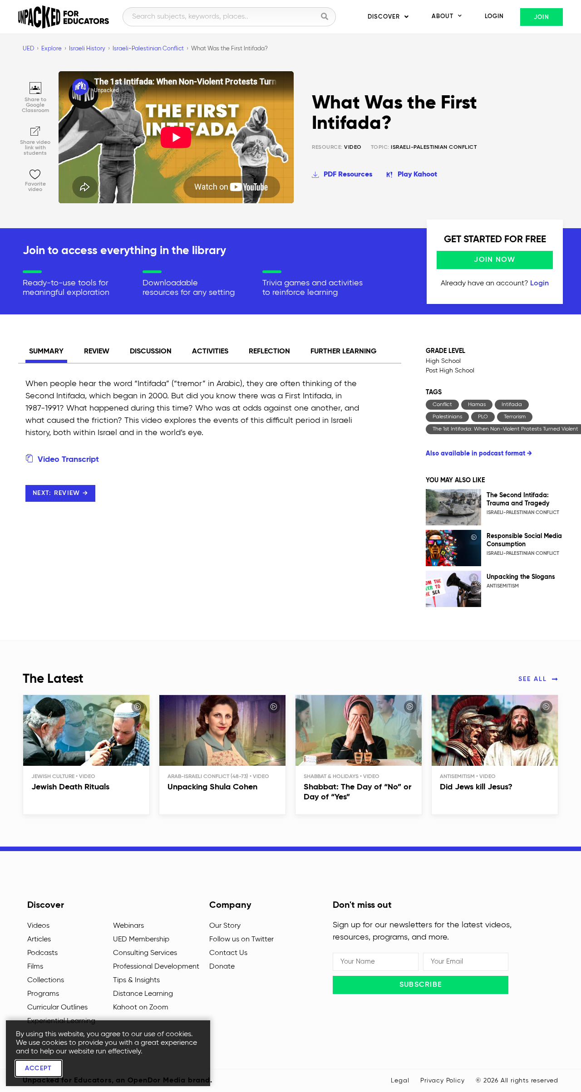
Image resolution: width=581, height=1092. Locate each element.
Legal (400, 1080)
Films (35, 966)
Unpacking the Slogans (521, 577)
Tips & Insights (136, 980)
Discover (384, 17)
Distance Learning (143, 994)
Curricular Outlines (57, 1007)
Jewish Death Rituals (70, 787)
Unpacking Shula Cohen (212, 787)
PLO (483, 417)
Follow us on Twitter (241, 939)
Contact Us (228, 953)
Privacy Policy (442, 1080)
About (442, 17)
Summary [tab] (46, 351)
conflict (442, 404)
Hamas (477, 404)
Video (337, 147)
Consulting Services (145, 953)
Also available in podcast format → (479, 454)
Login (494, 17)
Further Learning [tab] (343, 351)
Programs (43, 994)
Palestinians (447, 417)
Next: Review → (60, 493)
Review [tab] (96, 351)
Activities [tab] (210, 351)
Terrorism (515, 417)
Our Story (225, 926)
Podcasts (42, 953)
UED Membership (141, 939)
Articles (39, 939)
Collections (45, 980)
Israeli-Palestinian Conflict (434, 147)
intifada (512, 404)
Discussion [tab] (151, 351)
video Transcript (67, 459)
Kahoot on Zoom (140, 1007)
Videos (38, 926)
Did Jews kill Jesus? (476, 787)
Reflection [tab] (269, 351)
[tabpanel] (193, 449)
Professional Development (156, 966)
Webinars (128, 926)
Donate (222, 966)
